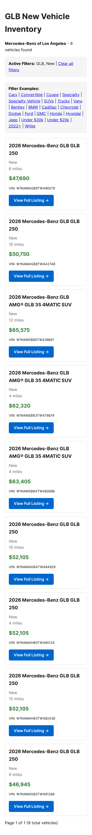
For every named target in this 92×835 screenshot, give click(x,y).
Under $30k (32, 119)
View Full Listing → (31, 200)
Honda (56, 113)
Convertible (32, 94)
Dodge (15, 113)
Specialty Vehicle (24, 101)
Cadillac (49, 107)
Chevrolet (69, 107)
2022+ (15, 126)
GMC (41, 113)
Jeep (13, 119)
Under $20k (58, 119)
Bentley (18, 107)
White (30, 126)
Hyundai (73, 113)
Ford (29, 113)
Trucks (63, 101)
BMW (33, 107)
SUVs (49, 101)
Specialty (70, 94)
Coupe (52, 94)
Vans (77, 101)
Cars (13, 94)
